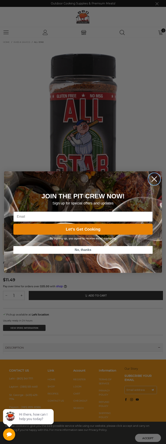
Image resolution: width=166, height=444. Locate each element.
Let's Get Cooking (83, 229)
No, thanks (83, 250)
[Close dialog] (154, 179)
